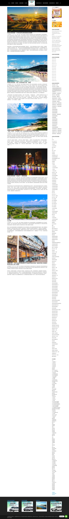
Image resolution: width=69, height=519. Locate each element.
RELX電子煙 (54, 364)
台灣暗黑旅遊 (54, 419)
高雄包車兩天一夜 (11, 87)
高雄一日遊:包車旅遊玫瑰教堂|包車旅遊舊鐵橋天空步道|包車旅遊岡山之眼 (27, 220)
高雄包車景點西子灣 (31, 40)
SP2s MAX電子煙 (54, 370)
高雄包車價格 (40, 86)
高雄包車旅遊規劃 (36, 39)
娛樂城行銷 (53, 459)
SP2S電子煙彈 (54, 376)
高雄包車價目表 (37, 134)
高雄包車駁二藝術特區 (41, 41)
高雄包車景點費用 (37, 40)
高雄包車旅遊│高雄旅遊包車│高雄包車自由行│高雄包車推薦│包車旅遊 (35, 516)
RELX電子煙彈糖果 (55, 375)
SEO (52, 436)
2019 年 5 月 (54, 72)
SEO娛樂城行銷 (54, 460)
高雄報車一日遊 (21, 43)
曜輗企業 (38, 35)
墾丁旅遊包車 (26, 86)
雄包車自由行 (54, 261)
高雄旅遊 (14, 44)
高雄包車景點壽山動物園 (26, 180)
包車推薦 (53, 424)
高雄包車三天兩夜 (27, 134)
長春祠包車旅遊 (54, 259)
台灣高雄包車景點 (11, 85)
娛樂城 (53, 454)
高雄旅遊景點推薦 (19, 44)
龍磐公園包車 (29, 137)
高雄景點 (53, 345)
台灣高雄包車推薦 (55, 184)
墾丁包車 (21, 85)
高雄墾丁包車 (27, 43)
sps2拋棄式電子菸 (55, 373)
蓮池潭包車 (53, 258)
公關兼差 (53, 441)
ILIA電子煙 (53, 411)
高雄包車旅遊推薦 (38, 38)
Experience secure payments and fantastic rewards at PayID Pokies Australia (56, 37)
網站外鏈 (53, 447)
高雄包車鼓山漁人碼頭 (28, 91)
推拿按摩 (53, 418)
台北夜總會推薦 (54, 465)
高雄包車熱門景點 (43, 40)
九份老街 (53, 144)
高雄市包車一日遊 (39, 43)
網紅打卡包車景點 (55, 247)
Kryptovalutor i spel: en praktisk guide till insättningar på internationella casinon (57, 45)
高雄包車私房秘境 (23, 90)
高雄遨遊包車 (42, 92)
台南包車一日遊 (28, 84)
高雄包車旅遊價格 (26, 87)
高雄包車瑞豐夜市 (54, 120)
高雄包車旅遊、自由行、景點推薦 (17, 176)
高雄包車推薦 (21, 38)
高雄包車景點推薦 (54, 115)
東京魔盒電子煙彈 (55, 381)
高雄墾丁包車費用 (35, 91)
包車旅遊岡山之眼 (32, 34)
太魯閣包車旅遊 (54, 212)
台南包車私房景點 (55, 178)
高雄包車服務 (9, 181)
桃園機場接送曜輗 (55, 236)
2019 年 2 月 (54, 77)
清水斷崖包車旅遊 (55, 244)
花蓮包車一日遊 (54, 99)
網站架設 (53, 393)
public (53, 139)
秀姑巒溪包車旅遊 (55, 245)
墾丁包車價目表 (43, 132)
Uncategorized (54, 141)
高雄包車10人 (54, 264)
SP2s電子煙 (54, 372)
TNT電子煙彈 (54, 432)
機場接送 (53, 241)
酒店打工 (53, 479)
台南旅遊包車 (54, 180)
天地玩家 (27, 35)
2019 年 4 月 (54, 74)
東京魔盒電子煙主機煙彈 (56, 408)
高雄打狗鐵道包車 (10, 44)
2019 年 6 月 (54, 71)
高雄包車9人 (54, 265)
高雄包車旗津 (38, 266)
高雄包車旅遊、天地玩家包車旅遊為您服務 (19, 33)
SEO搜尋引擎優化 (55, 391)
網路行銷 (53, 390)
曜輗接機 (53, 231)
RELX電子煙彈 (54, 383)
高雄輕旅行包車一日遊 (36, 92)
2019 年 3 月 (54, 75)
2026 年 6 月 (54, 60)
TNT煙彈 (53, 397)
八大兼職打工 (54, 361)
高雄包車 (9, 34)
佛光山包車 (53, 84)
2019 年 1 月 (54, 79)
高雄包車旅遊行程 (29, 39)
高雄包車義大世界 (29, 90)
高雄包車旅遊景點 (44, 38)
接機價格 (53, 222)
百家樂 (56, 516)
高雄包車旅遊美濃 (23, 39)
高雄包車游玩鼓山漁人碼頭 (16, 181)
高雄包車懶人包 (54, 106)
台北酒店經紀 (54, 389)
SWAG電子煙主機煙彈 (55, 401)
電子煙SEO (53, 395)
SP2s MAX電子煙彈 (55, 371)
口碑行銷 (53, 494)
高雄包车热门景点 (16, 43)
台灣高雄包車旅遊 (55, 186)
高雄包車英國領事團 (55, 127)
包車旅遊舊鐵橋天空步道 (40, 222)
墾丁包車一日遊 (36, 85)
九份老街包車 (54, 145)
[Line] (66, 516)
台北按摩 (53, 472)
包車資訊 (19, 35)
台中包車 (53, 455)
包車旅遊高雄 (12, 35)
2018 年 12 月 (54, 80)
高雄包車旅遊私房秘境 (16, 39)
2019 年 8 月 (54, 68)
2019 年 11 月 (54, 63)
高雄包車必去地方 (16, 38)
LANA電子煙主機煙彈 (55, 402)
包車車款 (53, 428)
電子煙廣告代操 (54, 394)
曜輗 (36, 35)
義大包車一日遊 (54, 248)
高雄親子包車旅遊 (29, 92)
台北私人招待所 (54, 414)
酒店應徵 (53, 440)
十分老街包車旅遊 (55, 167)
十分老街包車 (54, 166)
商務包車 (53, 191)
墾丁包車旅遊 (12, 86)
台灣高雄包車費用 (17, 85)
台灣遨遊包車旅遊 (10, 516)
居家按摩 (53, 484)
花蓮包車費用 (54, 255)
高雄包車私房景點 (54, 122)
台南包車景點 (39, 84)
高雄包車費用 (30, 41)
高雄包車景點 (41, 39)
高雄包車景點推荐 (15, 40)
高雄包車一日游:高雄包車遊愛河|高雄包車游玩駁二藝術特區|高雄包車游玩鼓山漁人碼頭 (27, 263)
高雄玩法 (53, 347)
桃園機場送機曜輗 (55, 237)
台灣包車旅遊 (54, 181)
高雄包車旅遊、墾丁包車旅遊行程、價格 (19, 82)
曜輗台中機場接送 (55, 230)
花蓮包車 (59, 98)
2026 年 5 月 (54, 61)
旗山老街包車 (54, 96)
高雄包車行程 (20, 41)
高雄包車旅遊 (26, 38)
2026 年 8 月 (54, 58)
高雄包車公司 (10, 38)
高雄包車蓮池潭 (54, 128)
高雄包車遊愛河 (35, 41)
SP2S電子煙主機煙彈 (55, 405)
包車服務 (15, 35)
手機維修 (53, 492)
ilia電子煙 (53, 367)
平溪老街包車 (54, 217)
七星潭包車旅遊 (54, 142)
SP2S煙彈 (53, 378)
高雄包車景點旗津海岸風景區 (22, 40)
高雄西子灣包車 (23, 92)
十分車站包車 (54, 170)
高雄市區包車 (54, 133)
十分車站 (53, 169)
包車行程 (53, 429)
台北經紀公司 (54, 482)
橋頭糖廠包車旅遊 (55, 239)
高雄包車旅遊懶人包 (31, 38)
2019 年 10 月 (54, 65)
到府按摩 (53, 485)
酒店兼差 (53, 438)
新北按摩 (53, 483)
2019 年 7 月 (54, 69)
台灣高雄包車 (59, 93)
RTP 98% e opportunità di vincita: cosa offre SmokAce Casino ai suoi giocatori (56, 41)
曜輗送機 (53, 234)
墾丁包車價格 (42, 85)
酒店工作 (53, 469)
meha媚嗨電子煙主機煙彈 (56, 407)
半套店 (53, 473)
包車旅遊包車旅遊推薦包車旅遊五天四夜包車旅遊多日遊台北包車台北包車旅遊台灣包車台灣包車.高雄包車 (56, 90)
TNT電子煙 (54, 396)
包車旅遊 (27, 34)
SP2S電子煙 (54, 365)
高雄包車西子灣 (25, 41)
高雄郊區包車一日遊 (55, 354)
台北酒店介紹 (54, 464)
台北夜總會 (53, 461)
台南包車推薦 (54, 173)
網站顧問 (53, 369)
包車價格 (53, 425)
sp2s (52, 360)
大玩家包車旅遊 (23, 35)
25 (52, 138)
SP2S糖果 (53, 413)
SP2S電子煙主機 (54, 379)
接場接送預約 (54, 220)
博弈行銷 (53, 458)
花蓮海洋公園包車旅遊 (55, 256)
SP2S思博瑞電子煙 (55, 412)
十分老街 (53, 164)
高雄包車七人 (54, 269)
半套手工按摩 (54, 471)
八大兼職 (53, 385)
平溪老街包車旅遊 (55, 219)
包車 (17, 34)
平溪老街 (53, 216)
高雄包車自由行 (15, 41)
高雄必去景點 (45, 43)
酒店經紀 (53, 387)
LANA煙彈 (53, 382)
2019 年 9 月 (54, 66)
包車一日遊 (20, 34)
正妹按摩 (53, 475)
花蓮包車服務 (54, 101)
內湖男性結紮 (54, 493)
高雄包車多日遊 (59, 104)
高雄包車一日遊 (34, 86)
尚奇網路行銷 (54, 420)
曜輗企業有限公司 (43, 35)
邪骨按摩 (53, 466)
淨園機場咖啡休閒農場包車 (56, 242)
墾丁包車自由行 (16, 86)
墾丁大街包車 (22, 86)
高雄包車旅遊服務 (10, 39)
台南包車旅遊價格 (34, 84)
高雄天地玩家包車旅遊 (32, 43)
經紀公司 (53, 422)
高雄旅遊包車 (12, 92)
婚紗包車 (53, 214)
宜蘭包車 (53, 453)
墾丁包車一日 (26, 85)
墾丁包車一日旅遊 (31, 85)
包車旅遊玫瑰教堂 (38, 34)
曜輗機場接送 (54, 233)
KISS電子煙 (54, 366)
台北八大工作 (54, 388)
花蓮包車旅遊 (59, 99)
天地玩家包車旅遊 (32, 35)
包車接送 (24, 34)
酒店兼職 (53, 384)
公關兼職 (53, 442)
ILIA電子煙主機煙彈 (55, 406)
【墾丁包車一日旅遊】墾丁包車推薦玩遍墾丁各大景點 (23, 131)
